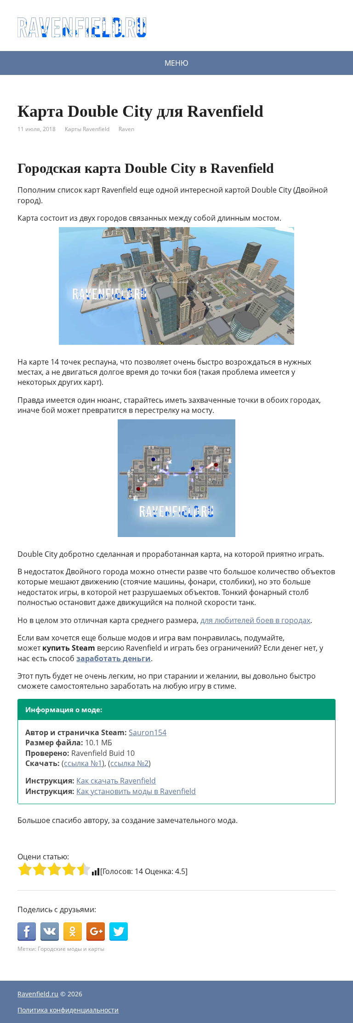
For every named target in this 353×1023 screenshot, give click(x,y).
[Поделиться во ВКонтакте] (49, 931)
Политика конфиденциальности (68, 1010)
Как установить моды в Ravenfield (136, 791)
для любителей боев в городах (255, 620)
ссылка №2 (129, 763)
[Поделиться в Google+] (95, 931)
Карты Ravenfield (87, 129)
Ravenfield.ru (37, 993)
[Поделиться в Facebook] (26, 931)
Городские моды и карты (71, 949)
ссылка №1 (83, 763)
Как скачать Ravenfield (116, 781)
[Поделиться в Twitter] (118, 931)
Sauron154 (147, 732)
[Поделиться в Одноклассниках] (72, 931)
